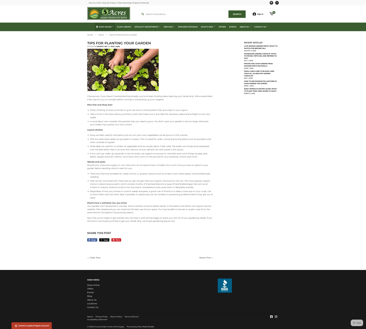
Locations (92, 303)
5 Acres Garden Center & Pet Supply (109, 327)
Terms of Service (132, 317)
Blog (89, 296)
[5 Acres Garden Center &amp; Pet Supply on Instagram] (276, 317)
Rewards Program (188, 27)
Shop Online (105, 27)
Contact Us (260, 27)
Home (90, 35)
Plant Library (124, 27)
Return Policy (116, 317)
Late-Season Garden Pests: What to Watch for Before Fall (260, 47)
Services (168, 27)
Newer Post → (206, 257)
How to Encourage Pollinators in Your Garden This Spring (260, 82)
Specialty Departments (147, 27)
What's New (207, 27)
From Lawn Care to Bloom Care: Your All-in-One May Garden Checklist (259, 73)
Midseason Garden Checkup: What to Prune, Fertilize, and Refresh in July (260, 56)
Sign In (260, 14)
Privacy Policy (102, 317)
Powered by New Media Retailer (140, 327)
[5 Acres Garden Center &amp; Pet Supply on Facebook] (271, 317)
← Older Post (94, 257)
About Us (244, 27)
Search (239, 14)
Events (232, 27)
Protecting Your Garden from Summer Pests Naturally (258, 65)
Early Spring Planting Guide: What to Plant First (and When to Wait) (260, 90)
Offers (222, 27)
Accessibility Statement (97, 319)
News (101, 35)
